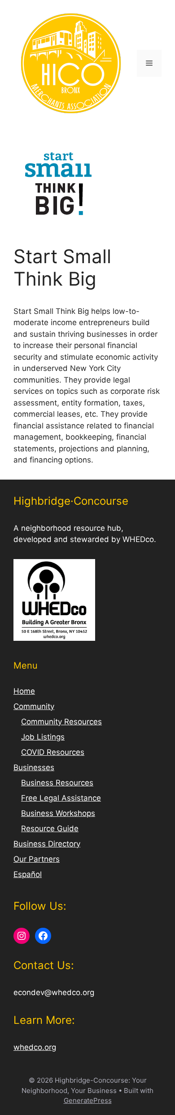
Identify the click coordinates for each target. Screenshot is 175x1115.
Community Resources (61, 721)
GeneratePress (88, 1100)
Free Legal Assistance (61, 797)
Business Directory (46, 843)
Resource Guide (50, 828)
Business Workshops (58, 813)
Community (33, 706)
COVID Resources (52, 752)
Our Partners (36, 859)
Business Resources (57, 782)
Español (27, 874)
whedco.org (34, 1047)
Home (24, 691)
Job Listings (43, 736)
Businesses (33, 767)
